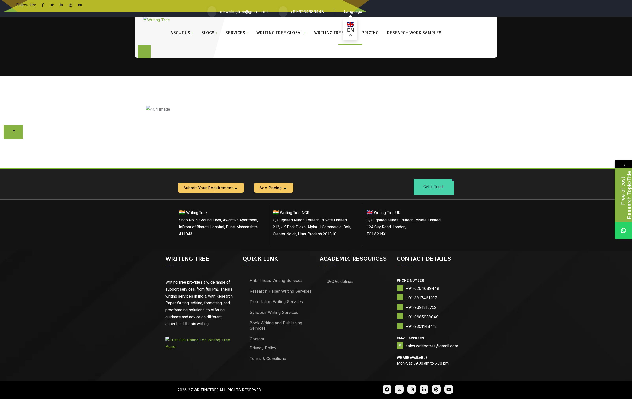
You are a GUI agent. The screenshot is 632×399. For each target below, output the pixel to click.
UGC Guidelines (340, 281)
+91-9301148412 (421, 326)
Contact (257, 338)
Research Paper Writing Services (280, 291)
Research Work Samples (414, 32)
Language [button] (353, 11)
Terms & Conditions (268, 358)
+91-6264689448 (307, 11)
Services (235, 32)
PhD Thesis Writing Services (276, 280)
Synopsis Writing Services (274, 312)
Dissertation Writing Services (276, 301)
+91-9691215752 (421, 307)
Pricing (370, 32)
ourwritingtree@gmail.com (243, 11)
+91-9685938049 (422, 316)
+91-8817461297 (421, 297)
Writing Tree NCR (333, 32)
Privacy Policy (263, 347)
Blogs (207, 32)
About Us (180, 32)
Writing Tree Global (279, 32)
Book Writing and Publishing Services (276, 325)
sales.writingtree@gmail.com (432, 345)
